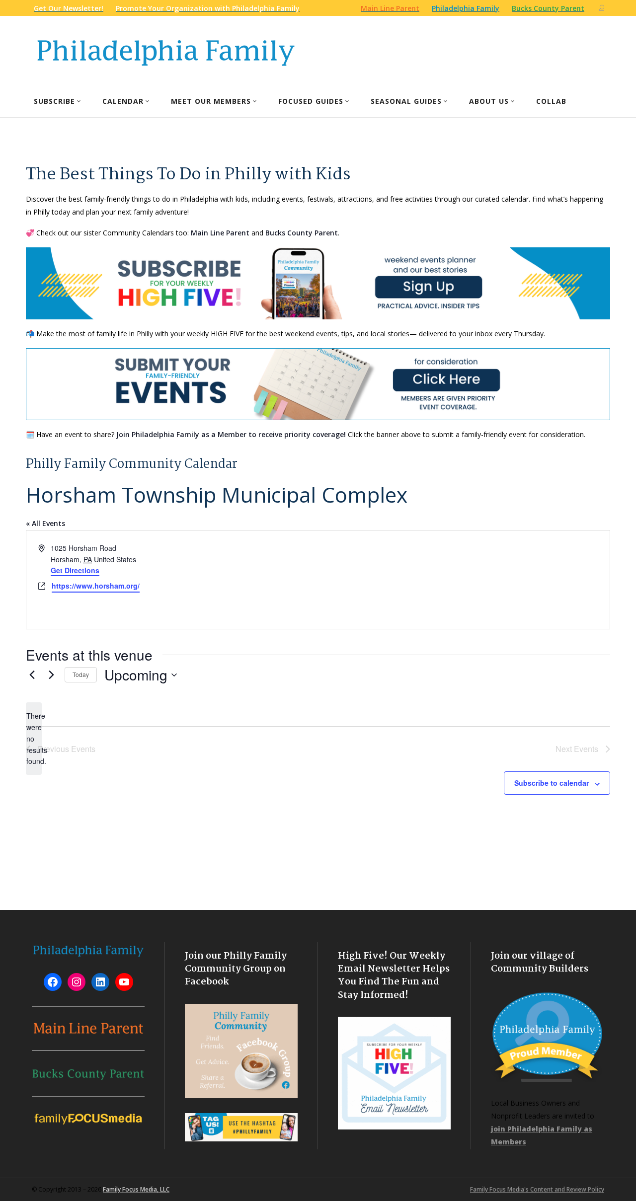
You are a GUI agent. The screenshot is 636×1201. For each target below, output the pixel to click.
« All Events (45, 523)
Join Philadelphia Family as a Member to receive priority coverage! (231, 434)
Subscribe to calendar (551, 783)
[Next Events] (51, 675)
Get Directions (75, 570)
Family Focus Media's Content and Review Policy (537, 1189)
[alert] (34, 738)
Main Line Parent (220, 232)
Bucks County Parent (301, 232)
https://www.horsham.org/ (96, 586)
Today (81, 674)
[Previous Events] (32, 675)
